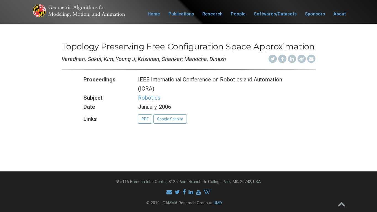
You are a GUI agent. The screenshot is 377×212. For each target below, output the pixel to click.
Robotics (149, 97)
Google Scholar (170, 119)
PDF (145, 119)
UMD (218, 202)
